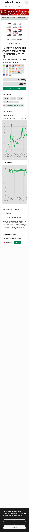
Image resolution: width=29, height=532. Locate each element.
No (14, 524)
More (14, 521)
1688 (11, 17)
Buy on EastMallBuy (14, 88)
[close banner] (1, 12)
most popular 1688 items (18, 59)
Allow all (14, 527)
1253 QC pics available (14, 39)
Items (8, 17)
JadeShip (3, 17)
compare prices (17, 74)
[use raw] (10, 74)
